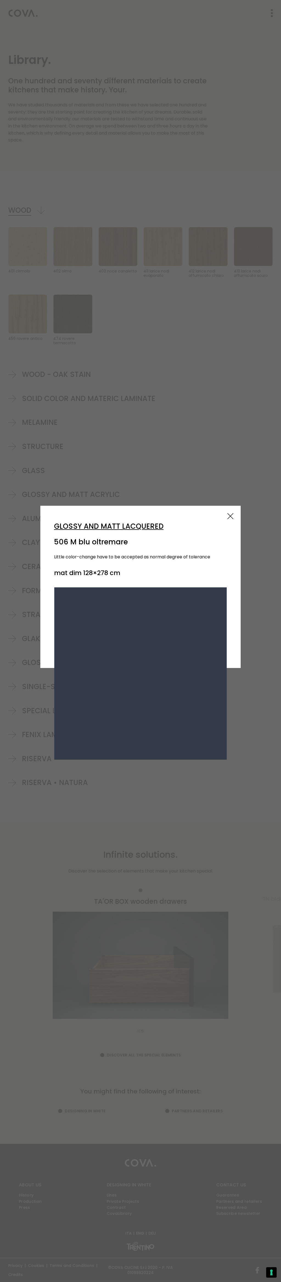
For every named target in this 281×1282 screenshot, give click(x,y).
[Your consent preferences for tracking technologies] (271, 1272)
